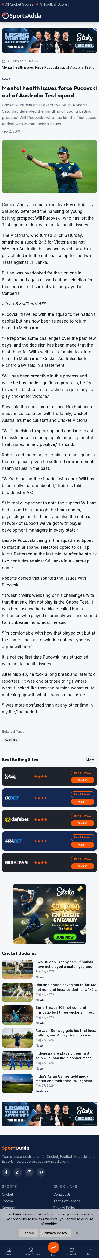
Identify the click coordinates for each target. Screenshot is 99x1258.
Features (42, 1091)
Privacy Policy (64, 1208)
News (33, 61)
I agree (28, 1233)
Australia (11, 739)
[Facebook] (6, 1172)
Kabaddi (8, 1208)
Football (8, 1201)
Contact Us (62, 1194)
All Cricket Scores (19, 4)
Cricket (17, 61)
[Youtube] (41, 1172)
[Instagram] (29, 1172)
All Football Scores (54, 4)
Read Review (82, 773)
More (90, 759)
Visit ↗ (82, 780)
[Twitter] (17, 1172)
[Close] (77, 1233)
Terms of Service (67, 1201)
